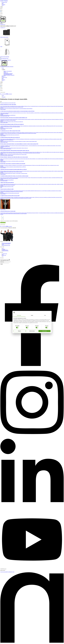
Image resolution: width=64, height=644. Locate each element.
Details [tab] (32, 315)
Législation (3, 4)
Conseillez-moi (2, 27)
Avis (2, 5)
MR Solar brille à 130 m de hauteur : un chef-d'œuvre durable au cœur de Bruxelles (12, 163)
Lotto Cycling (4, 255)
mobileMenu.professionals (9, 66)
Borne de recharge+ (8, 148)
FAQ (2, 248)
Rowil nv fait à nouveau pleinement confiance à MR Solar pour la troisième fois (12, 124)
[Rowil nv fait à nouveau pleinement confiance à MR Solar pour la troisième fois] (32, 121)
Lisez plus (1, 107)
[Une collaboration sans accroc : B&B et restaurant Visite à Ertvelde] (32, 128)
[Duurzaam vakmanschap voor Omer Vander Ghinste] (32, 102)
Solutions (3, 69)
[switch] (27, 327)
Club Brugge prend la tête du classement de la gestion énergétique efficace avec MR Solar (13, 169)
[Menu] (1, 16)
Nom (1, 262)
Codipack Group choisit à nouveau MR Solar (7, 182)
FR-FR (1, 87)
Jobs (2, 3)
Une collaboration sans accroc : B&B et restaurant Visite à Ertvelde (10, 130)
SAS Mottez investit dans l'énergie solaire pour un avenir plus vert (10, 137)
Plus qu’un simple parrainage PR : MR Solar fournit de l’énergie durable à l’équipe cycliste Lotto (14, 150)
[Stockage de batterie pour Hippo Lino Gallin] (32, 186)
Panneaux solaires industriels (6, 243)
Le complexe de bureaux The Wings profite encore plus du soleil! (9, 195)
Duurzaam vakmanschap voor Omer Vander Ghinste (8, 104)
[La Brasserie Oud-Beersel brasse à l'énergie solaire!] (32, 204)
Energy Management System (6, 245)
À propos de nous (4, 2)
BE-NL (1, 8)
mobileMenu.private (3, 66)
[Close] (0, 643)
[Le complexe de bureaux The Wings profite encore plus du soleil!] (32, 193)
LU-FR (1, 13)
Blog (2, 254)
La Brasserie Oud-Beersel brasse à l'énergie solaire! (7, 211)
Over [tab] (45, 315)
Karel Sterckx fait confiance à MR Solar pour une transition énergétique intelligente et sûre (13, 117)
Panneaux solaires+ (3, 109)
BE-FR (1, 10)
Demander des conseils (5, 250)
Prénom (1, 261)
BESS (7, 122)
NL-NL (1, 15)
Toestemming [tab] (19, 315)
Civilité (1, 260)
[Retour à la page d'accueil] (4, 65)
